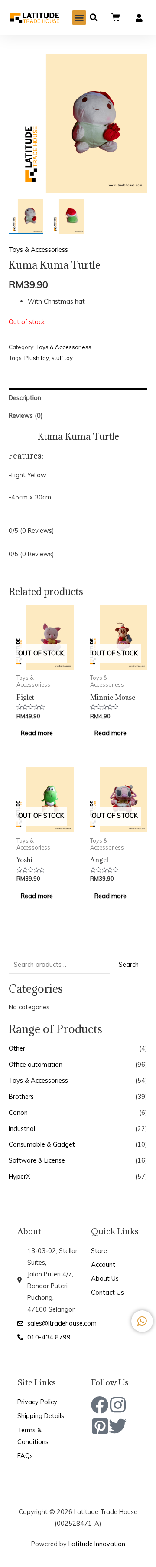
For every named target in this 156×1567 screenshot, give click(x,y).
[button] (79, 17)
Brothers (21, 1096)
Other (17, 1048)
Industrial (22, 1128)
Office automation (35, 1064)
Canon (18, 1112)
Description (25, 397)
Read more (37, 733)
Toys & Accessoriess (38, 1080)
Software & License (37, 1160)
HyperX (19, 1176)
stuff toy (62, 357)
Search (129, 964)
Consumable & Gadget (42, 1144)
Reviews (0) (26, 415)
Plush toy (36, 357)
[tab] (78, 397)
